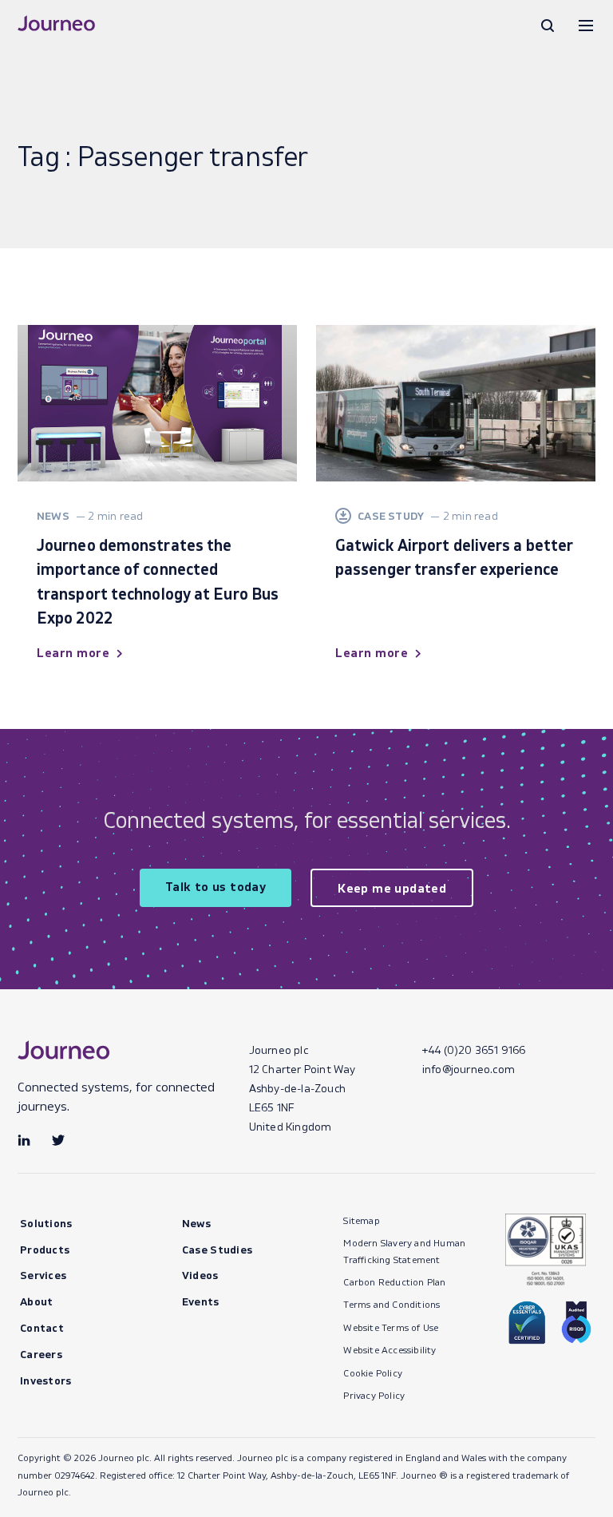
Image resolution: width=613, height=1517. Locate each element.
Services (43, 1274)
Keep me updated (392, 888)
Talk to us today (215, 886)
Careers (41, 1353)
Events (200, 1301)
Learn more (73, 652)
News (196, 1222)
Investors (46, 1380)
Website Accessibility (389, 1350)
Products (44, 1249)
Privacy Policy (374, 1395)
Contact (42, 1327)
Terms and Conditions (391, 1304)
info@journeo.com (468, 1068)
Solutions (46, 1222)
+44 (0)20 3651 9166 (474, 1049)
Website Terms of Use (390, 1327)
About (36, 1301)
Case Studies (217, 1249)
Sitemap (361, 1220)
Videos (200, 1274)
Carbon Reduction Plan (394, 1282)
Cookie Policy (372, 1373)
